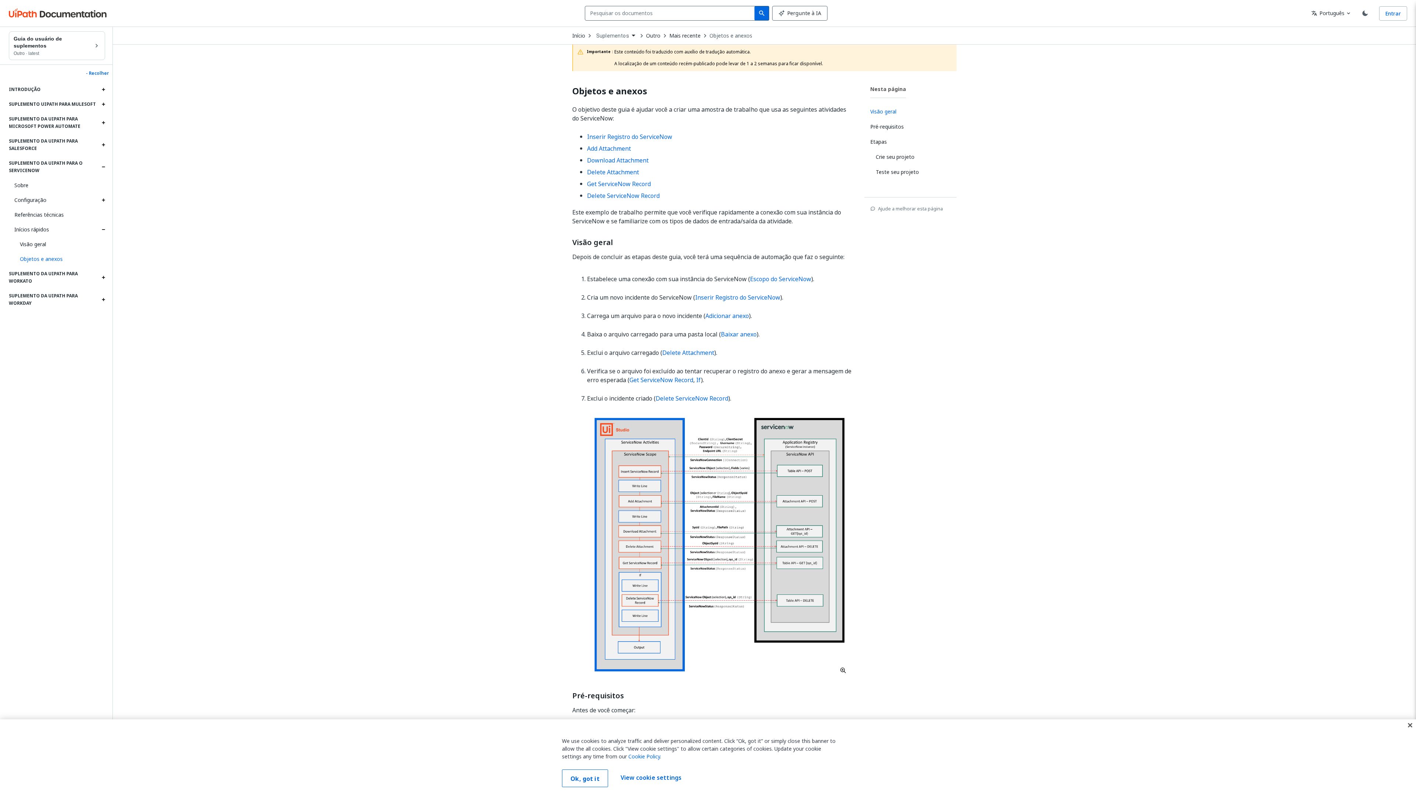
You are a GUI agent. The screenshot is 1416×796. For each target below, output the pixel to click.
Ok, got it (585, 778)
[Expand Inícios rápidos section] (103, 229)
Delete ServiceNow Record (623, 195)
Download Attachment (618, 160)
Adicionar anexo (727, 315)
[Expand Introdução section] (103, 89)
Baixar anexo (739, 334)
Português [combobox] (1327, 13)
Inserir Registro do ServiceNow (629, 136)
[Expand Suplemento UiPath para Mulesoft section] (103, 104)
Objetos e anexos (730, 35)
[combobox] (671, 13)
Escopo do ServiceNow (780, 279)
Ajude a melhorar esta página (910, 208)
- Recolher (97, 73)
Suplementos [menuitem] (612, 36)
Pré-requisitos (598, 696)
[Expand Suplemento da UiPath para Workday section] (103, 299)
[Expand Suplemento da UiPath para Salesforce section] (103, 145)
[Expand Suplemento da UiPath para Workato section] (103, 277)
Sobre (21, 185)
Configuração (30, 200)
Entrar (1393, 13)
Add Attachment (609, 148)
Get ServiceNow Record (619, 183)
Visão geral (33, 244)
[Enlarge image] (720, 545)
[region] (708, 757)
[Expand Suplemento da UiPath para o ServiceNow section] (103, 167)
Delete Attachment (613, 172)
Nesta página (888, 89)
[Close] (1410, 725)
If (698, 380)
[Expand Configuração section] (103, 200)
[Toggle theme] (1365, 13)
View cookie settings (651, 777)
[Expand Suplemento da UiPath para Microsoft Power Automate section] (103, 122)
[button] (59, 259)
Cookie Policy (644, 756)
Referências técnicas (39, 215)
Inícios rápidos (31, 229)
